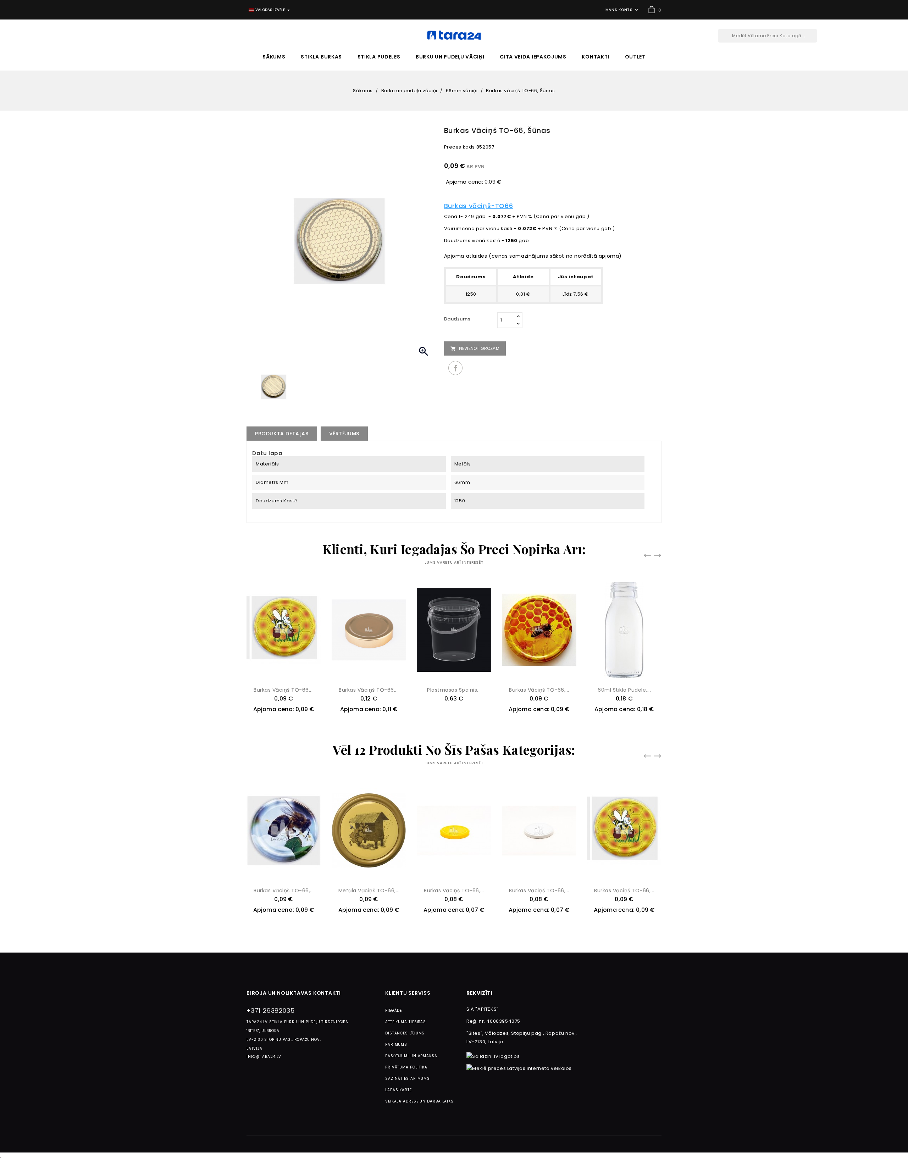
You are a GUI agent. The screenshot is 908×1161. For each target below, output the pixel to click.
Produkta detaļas (282, 433)
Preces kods (459, 147)
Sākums (273, 56)
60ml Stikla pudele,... (624, 689)
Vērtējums (344, 433)
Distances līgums (405, 1033)
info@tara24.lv (264, 1056)
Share (455, 368)
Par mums (396, 1044)
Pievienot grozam (474, 348)
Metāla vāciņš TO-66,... (369, 890)
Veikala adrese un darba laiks (419, 1101)
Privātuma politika (406, 1067)
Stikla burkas (321, 56)
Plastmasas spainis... (454, 689)
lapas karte (398, 1090)
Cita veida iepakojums (533, 56)
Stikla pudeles (379, 56)
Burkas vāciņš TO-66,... (284, 689)
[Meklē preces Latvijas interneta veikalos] (519, 1068)
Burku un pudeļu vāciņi (450, 56)
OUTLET (635, 56)
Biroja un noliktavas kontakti (294, 993)
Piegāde (393, 1010)
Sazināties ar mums (407, 1078)
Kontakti (595, 56)
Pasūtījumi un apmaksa (411, 1056)
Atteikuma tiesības (405, 1022)
